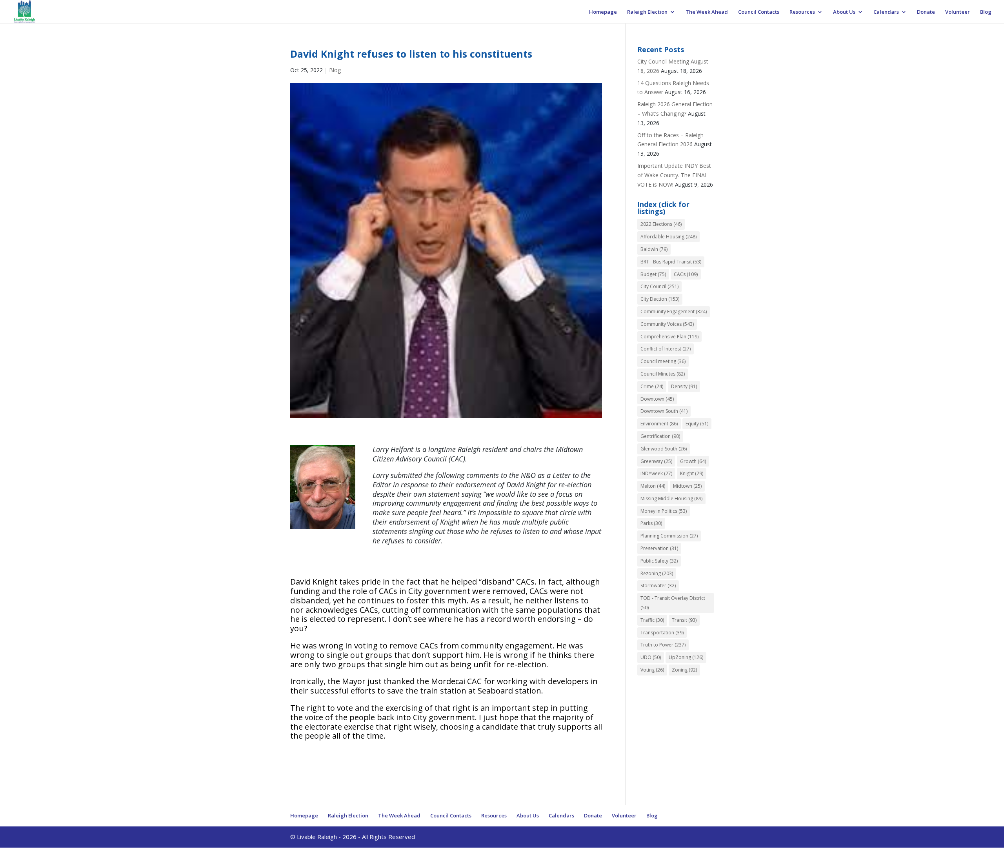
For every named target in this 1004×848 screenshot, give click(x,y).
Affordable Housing (668, 236)
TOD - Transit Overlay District (672, 603)
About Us (844, 12)
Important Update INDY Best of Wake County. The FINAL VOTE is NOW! (674, 175)
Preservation (659, 548)
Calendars (886, 12)
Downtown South (664, 411)
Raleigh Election (647, 12)
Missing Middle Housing (671, 498)
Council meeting (663, 361)
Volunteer (957, 12)
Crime (651, 386)
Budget (653, 274)
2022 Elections (661, 224)
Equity (697, 423)
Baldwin (654, 249)
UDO (650, 657)
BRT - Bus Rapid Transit (670, 261)
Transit (684, 620)
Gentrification (660, 436)
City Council (659, 286)
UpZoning (686, 657)
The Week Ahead (707, 12)
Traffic (652, 620)
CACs (686, 274)
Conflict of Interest (665, 348)
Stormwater (658, 585)
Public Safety (659, 560)
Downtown (657, 399)
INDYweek (656, 473)
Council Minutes (662, 373)
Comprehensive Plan (669, 336)
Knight (691, 473)
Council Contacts (758, 12)
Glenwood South (663, 448)
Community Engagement (673, 311)
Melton (652, 486)
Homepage (603, 12)
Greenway (656, 461)
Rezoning (656, 573)
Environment (659, 423)
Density (684, 386)
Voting (652, 669)
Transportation (662, 632)
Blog (985, 12)
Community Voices (667, 324)
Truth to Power (663, 644)
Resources (802, 12)
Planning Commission (669, 535)
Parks (651, 523)
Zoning (684, 669)
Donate (926, 12)
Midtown (687, 486)
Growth (693, 461)
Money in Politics (663, 511)
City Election (659, 299)
